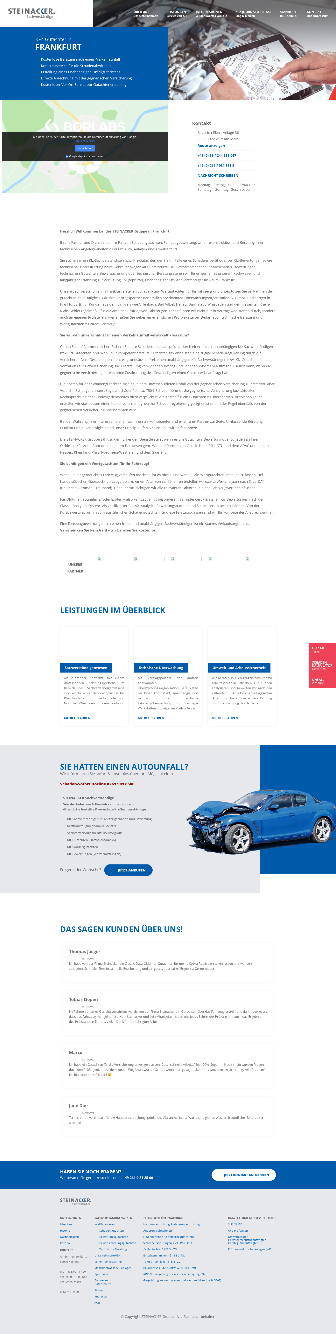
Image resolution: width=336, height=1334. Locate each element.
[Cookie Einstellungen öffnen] (8, 1325)
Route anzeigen (212, 145)
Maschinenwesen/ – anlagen (113, 1268)
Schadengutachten (111, 1230)
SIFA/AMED (235, 1224)
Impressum (101, 1296)
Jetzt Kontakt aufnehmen (246, 1175)
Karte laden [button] (85, 148)
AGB (97, 1302)
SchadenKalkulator (322, 665)
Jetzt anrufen (131, 870)
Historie (65, 1230)
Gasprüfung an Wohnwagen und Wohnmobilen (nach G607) (182, 1280)
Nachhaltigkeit (69, 1237)
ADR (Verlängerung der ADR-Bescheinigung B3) (174, 1274)
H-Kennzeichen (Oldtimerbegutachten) (168, 1237)
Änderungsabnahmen (157, 1230)
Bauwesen (101, 1280)
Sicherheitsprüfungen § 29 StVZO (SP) (167, 1243)
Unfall (318, 681)
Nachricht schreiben (218, 175)
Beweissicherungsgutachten (117, 1243)
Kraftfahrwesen (104, 1224)
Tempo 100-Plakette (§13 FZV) (162, 1261)
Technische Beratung (113, 1249)
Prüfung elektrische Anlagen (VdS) (250, 1249)
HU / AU (318, 649)
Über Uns (66, 1224)
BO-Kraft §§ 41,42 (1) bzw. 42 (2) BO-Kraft (169, 1268)
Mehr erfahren (85, 140)
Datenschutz (102, 1284)
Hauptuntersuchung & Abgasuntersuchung (171, 1224)
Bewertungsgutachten (113, 1237)
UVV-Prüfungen (238, 1230)
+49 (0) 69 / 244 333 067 (217, 155)
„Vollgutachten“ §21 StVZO (160, 1249)
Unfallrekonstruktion (107, 1255)
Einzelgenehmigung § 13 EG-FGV (164, 1255)
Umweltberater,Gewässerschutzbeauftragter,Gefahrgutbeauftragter (247, 1240)
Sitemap (99, 1290)
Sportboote (101, 1274)
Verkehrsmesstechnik (108, 1261)
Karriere (65, 1243)
